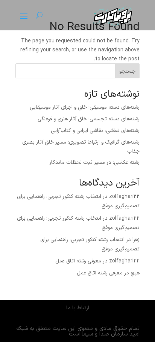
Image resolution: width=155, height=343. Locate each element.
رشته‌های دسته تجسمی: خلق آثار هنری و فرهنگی (89, 119)
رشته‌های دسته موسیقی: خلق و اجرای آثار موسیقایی (85, 107)
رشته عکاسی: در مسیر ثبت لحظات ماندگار (94, 162)
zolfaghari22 (124, 197)
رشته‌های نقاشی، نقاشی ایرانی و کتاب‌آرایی (95, 131)
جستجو (127, 71)
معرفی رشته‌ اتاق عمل (78, 261)
